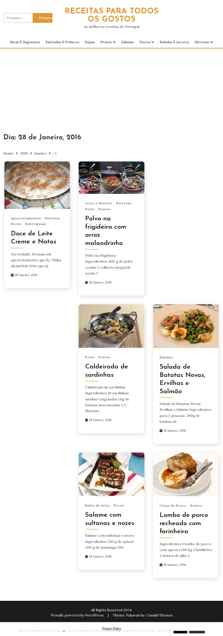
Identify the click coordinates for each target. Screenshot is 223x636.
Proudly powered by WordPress (78, 615)
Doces (145, 42)
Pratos (106, 42)
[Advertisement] (111, 81)
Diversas (202, 42)
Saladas (127, 42)
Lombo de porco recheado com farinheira (184, 523)
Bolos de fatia (97, 505)
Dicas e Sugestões (25, 42)
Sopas (90, 42)
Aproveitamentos (26, 218)
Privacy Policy (111, 628)
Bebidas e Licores (174, 42)
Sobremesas (35, 224)
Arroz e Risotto (98, 203)
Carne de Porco (173, 506)
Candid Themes (159, 615)
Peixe (90, 209)
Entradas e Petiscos (62, 42)
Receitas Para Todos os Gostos (112, 15)
